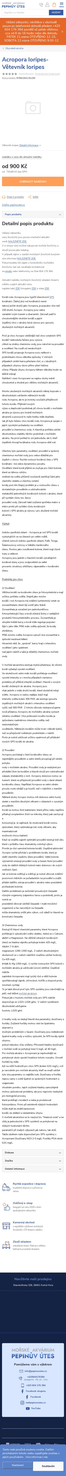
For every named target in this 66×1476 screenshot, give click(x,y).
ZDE (17, 288)
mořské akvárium (28, 993)
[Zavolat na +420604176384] (41, 5)
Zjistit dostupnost (33, 181)
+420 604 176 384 (36, 1385)
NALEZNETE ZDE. (17, 241)
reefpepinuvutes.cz (36, 1402)
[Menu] (61, 4)
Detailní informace (28, 145)
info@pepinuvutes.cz (36, 1371)
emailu (8, 271)
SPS (52, 297)
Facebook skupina (36, 1391)
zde (45, 1457)
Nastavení (18, 1465)
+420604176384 (36, 1377)
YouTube (35, 1408)
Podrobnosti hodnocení (47, 74)
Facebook (35, 1396)
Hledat (56, 12)
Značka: (13, 205)
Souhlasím (48, 1466)
